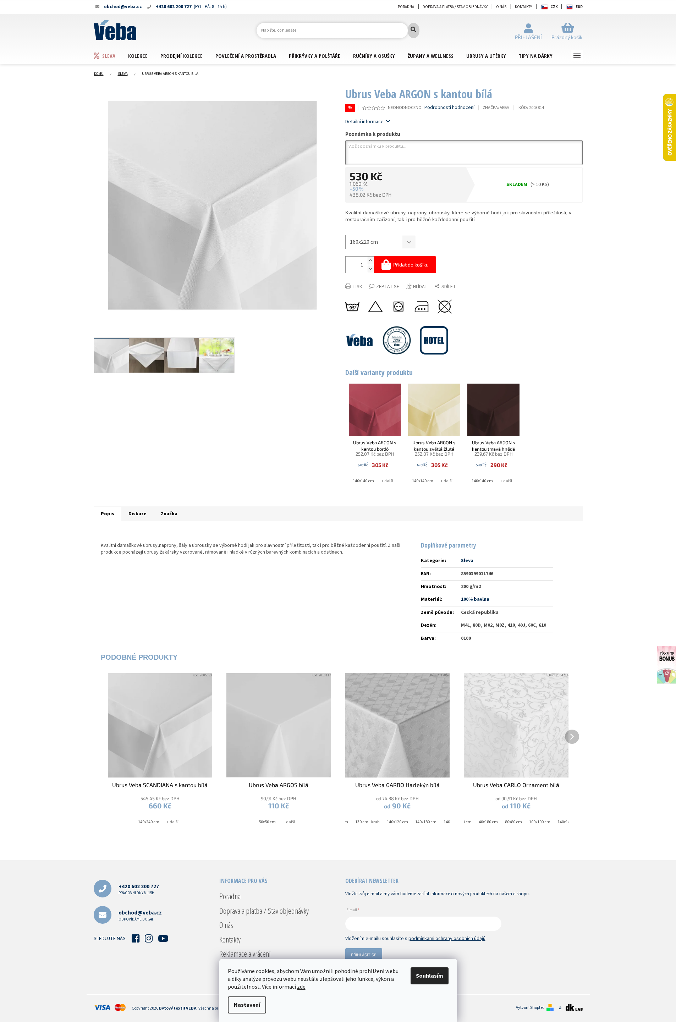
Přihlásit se (364, 954)
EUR (579, 7)
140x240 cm (148, 822)
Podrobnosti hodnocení (449, 107)
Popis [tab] (107, 513)
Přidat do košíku (411, 265)
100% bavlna (475, 599)
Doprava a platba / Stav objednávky (455, 7)
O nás (501, 7)
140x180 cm (425, 822)
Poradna (406, 7)
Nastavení (247, 1005)
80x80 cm (513, 822)
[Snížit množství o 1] (370, 269)
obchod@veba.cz (140, 915)
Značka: (496, 107)
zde (301, 987)
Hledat (413, 30)
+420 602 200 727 (139, 889)
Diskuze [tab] (137, 513)
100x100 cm (539, 822)
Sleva (467, 560)
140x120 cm (397, 822)
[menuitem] (111, 55)
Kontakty (523, 7)
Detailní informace (364, 121)
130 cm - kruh (367, 822)
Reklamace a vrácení (245, 953)
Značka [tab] (169, 513)
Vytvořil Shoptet (530, 1008)
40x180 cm (488, 822)
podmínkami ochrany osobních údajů (446, 938)
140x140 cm (363, 481)
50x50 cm (267, 822)
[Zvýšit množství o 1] (370, 261)
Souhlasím (429, 976)
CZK (554, 7)
